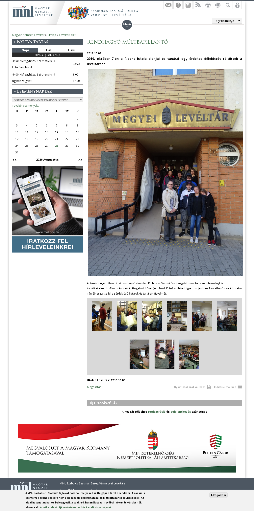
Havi (71, 50)
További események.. (25, 105)
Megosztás (94, 387)
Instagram (187, 5)
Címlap (51, 35)
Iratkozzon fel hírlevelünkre (168, 5)
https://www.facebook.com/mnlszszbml (178, 5)
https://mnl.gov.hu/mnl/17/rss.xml (197, 5)
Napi (25, 50)
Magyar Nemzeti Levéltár (28, 35)
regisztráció (156, 411)
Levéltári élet (67, 35)
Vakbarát (207, 5)
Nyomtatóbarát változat (189, 387)
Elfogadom (218, 495)
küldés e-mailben (225, 387)
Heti (49, 50)
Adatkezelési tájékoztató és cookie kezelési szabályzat (75, 507)
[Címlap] (33, 12)
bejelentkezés (180, 411)
